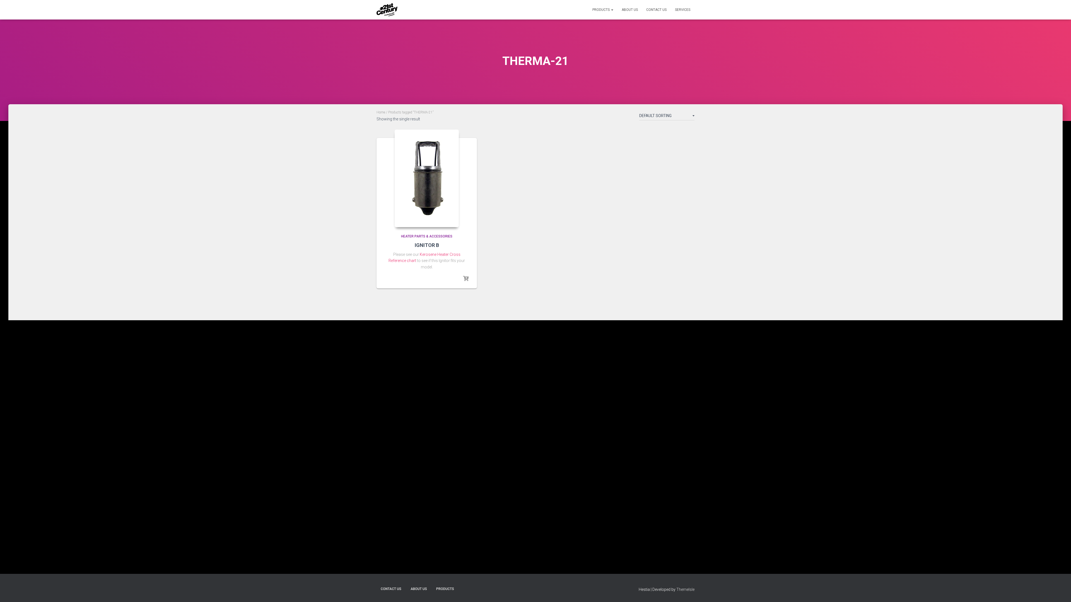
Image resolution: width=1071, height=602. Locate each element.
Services (682, 10)
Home (381, 112)
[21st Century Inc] (387, 10)
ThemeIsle (685, 589)
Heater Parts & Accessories (426, 236)
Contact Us (656, 10)
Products (601, 10)
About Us (630, 10)
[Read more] (466, 278)
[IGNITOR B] (427, 178)
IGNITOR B (427, 245)
